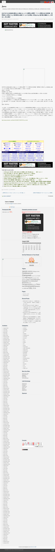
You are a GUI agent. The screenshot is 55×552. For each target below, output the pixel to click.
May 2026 (5, 332)
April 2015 (5, 522)
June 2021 (5, 416)
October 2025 (6, 342)
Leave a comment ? (7, 196)
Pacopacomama (27, 284)
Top (53, 550)
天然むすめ (32, 288)
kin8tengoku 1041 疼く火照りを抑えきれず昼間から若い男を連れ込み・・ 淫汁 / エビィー (23, 172)
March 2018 (5, 472)
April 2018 (5, 471)
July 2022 (5, 398)
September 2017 (6, 481)
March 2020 (5, 438)
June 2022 (5, 399)
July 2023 (5, 381)
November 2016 (6, 495)
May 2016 (5, 504)
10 (23, 246)
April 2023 (5, 385)
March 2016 (5, 507)
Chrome (32, 275)
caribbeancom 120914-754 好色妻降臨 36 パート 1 (14, 176)
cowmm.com (24, 386)
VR (23, 362)
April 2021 (5, 419)
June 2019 (5, 451)
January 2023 (6, 389)
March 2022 (5, 404)
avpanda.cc (24, 389)
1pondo (24, 271)
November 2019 (6, 444)
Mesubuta (35, 281)
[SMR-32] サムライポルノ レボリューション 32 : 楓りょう (13, 192)
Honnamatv (25, 346)
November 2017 (6, 478)
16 (39, 246)
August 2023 (5, 379)
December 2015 (6, 511)
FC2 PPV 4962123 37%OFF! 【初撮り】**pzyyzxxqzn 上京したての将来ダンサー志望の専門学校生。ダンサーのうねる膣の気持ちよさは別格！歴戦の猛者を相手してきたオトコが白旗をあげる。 (32, 308)
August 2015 (5, 517)
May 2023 (5, 384)
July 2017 (5, 484)
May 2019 (5, 452)
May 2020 (5, 435)
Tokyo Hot (25, 359)
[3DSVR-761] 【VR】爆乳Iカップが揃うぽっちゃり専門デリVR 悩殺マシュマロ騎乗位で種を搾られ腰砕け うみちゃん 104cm (32, 321)
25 (26, 249)
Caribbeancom (27, 273)
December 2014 (6, 528)
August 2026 (5, 328)
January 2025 (6, 355)
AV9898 (38, 271)
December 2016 (6, 494)
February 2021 (6, 422)
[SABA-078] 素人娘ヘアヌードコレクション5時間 (43, 192)
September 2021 (6, 412)
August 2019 (5, 448)
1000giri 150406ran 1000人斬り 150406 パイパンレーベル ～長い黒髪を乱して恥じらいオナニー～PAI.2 (26, 178)
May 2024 (5, 366)
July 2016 (5, 501)
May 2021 (5, 418)
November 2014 (6, 530)
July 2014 (5, 535)
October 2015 (6, 514)
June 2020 (5, 434)
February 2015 (6, 525)
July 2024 (5, 363)
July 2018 (5, 467)
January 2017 (6, 492)
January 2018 (6, 475)
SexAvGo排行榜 (25, 378)
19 (28, 248)
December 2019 (6, 442)
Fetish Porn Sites (25, 373)
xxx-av (26, 288)
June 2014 (5, 537)
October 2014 (6, 531)
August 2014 (5, 534)
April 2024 (5, 368)
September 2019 (6, 447)
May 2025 (5, 349)
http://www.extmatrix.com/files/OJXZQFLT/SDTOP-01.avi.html (15, 120)
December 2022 (6, 391)
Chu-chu (35, 275)
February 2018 (6, 474)
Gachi (39, 275)
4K (23, 332)
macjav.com (24, 383)
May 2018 (5, 469)
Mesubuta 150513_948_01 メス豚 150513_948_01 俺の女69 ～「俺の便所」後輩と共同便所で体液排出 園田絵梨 (27, 181)
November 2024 (6, 358)
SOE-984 (34, 284)
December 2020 (6, 425)
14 (34, 246)
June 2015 (5, 520)
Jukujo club (29, 279)
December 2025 (6, 339)
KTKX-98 (30, 281)
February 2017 (6, 491)
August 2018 (5, 465)
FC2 (24, 339)
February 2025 (6, 353)
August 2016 (5, 500)
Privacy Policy (26, 295)
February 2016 (6, 508)
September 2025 (6, 343)
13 (31, 246)
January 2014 (6, 542)
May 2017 (5, 487)
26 (28, 249)
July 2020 (5, 432)
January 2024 (6, 372)
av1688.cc (24, 385)
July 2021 (5, 415)
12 (28, 246)
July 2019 (5, 449)
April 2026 (5, 333)
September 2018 (6, 464)
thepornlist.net (25, 374)
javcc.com (21, 549)
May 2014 (5, 538)
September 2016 (6, 498)
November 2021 (6, 409)
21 (34, 248)
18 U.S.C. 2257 (26, 294)
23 (39, 248)
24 (23, 249)
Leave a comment (48, 19)
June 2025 (5, 348)
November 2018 (6, 461)
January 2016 (6, 510)
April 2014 (5, 540)
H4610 (23, 277)
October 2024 (6, 359)
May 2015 (5, 521)
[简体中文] (45, 2)
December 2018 (6, 459)
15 (36, 246)
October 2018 (6, 462)
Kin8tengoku (36, 279)
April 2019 (5, 454)
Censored (26, 275)
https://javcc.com (6, 212)
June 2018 (5, 468)
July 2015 (5, 518)
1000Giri (29, 271)
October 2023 (6, 376)
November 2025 (6, 341)
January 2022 (6, 406)
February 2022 (6, 405)
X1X (23, 288)
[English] (50, 2)
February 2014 (6, 541)
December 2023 (6, 373)
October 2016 (6, 497)
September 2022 (6, 395)
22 (36, 248)
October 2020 (6, 428)
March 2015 (5, 524)
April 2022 (5, 402)
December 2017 (6, 477)
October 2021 (6, 411)
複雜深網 (23, 375)
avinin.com (24, 387)
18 (26, 248)
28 (34, 249)
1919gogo (35, 271)
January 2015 (6, 527)
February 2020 (6, 439)
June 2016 (5, 502)
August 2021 (5, 414)
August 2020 (5, 431)
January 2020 (6, 441)
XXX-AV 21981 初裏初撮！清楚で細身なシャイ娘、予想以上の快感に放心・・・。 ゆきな (22, 179)
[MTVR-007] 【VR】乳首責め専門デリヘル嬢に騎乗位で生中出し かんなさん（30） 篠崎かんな (32, 314)
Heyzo (30, 278)
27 (31, 249)
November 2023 (6, 375)
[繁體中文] (48, 2)
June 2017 (5, 485)
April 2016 (5, 505)
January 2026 (6, 338)
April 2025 (5, 351)
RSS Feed (13, 207)
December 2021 (6, 408)
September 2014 (6, 532)
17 (23, 248)
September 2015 (6, 515)
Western (37, 286)
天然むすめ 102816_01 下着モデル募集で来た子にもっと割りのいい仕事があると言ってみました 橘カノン (26, 184)
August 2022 (5, 396)
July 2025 (5, 346)
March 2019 (5, 455)
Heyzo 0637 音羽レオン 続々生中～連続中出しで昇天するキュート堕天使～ (20, 173)
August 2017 (5, 482)
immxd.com (24, 390)
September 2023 (6, 378)
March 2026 (5, 335)
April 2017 (5, 488)
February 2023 (6, 388)
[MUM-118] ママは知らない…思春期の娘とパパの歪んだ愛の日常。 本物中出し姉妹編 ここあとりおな (32, 302)
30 (39, 249)
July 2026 (5, 329)
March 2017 (5, 489)
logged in (12, 203)
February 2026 (6, 336)
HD (26, 278)
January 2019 (6, 458)
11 (26, 246)
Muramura (25, 282)
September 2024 (6, 361)
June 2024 (5, 365)
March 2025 (5, 352)
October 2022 (6, 394)
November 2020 (6, 426)
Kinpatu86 (24, 281)
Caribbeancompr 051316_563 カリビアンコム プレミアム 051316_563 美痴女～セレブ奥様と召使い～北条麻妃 (27, 183)
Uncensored (5, 189)
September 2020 (6, 429)
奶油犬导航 (24, 376)
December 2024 (6, 356)
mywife (30, 282)
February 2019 (6, 457)
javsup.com (24, 384)
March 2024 (5, 369)
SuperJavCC (9, 19)
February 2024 (6, 371)
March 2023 (5, 386)
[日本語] (52, 2)
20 (31, 248)
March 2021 (5, 421)
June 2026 (5, 331)
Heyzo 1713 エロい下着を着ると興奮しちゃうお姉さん (15, 186)
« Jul (23, 251)
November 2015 (6, 512)
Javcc (4, 6)
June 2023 (5, 382)
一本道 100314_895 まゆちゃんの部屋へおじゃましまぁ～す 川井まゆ (18, 175)
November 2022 (6, 392)
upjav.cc (23, 388)
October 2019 (6, 445)
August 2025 (5, 345)
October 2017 (6, 479)
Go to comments (40, 19)
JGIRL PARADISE (26, 348)
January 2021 (6, 424)
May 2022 (5, 401)
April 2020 (5, 437)
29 (36, 249)
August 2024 (5, 362)
